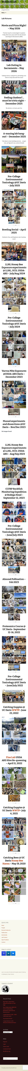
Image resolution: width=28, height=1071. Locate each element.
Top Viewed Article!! (7, 1018)
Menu (3, 12)
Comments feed (7, 1049)
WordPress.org (6, 1051)
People (3, 927)
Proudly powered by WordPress (9, 1068)
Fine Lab (10, 757)
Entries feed (6, 1046)
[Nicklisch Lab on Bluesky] (13, 953)
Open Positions (5, 939)
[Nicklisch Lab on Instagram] (4, 953)
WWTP (15, 710)
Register (5, 1041)
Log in (4, 1044)
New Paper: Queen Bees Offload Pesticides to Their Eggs (9, 1003)
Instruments (4, 935)
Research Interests (6, 930)
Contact (3, 942)
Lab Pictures (4, 937)
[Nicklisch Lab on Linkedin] (8, 953)
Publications (4, 932)
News (3, 925)
